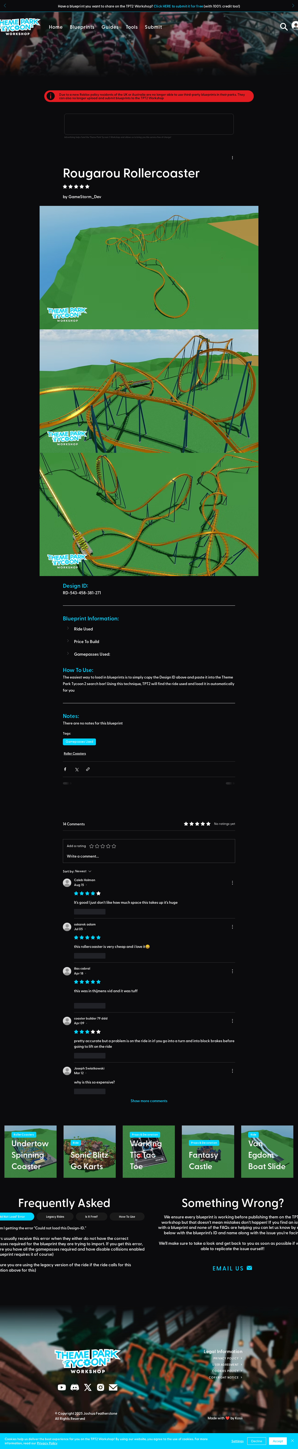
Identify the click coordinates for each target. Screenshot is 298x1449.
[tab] (55, 971)
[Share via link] (88, 769)
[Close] (292, 1441)
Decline (256, 1441)
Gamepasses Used (79, 741)
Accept (278, 1441)
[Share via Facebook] (65, 769)
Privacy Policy (47, 1443)
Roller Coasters (75, 753)
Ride (76, 897)
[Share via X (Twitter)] (76, 769)
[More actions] (232, 157)
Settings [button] (237, 1441)
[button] (82, 26)
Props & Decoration (145, 889)
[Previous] (5, 6)
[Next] (293, 6)
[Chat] (62, 1142)
